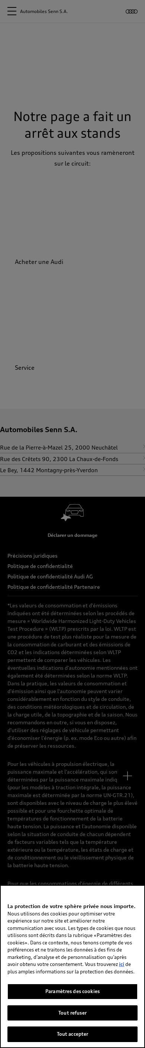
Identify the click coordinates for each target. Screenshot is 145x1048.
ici (121, 964)
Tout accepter (72, 1034)
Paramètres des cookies (72, 991)
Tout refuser (72, 1013)
